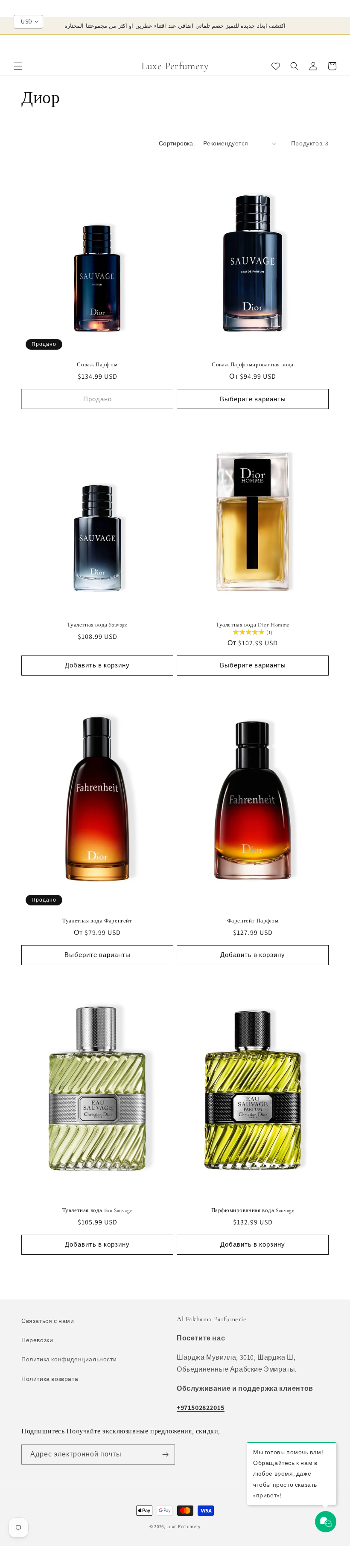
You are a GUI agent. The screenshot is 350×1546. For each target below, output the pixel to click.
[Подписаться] (165, 1454)
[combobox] (28, 22)
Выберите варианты (253, 399)
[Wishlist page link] (275, 66)
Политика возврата (49, 1379)
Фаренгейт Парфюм (253, 920)
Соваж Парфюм (97, 364)
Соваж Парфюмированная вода (253, 364)
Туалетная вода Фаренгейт (97, 920)
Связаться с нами (47, 1321)
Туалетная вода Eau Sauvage (97, 1210)
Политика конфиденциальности (69, 1359)
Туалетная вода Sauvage (97, 624)
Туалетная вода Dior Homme (252, 624)
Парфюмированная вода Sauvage (253, 1210)
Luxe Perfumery (183, 1526)
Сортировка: (177, 143)
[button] (18, 66)
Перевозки (37, 1340)
